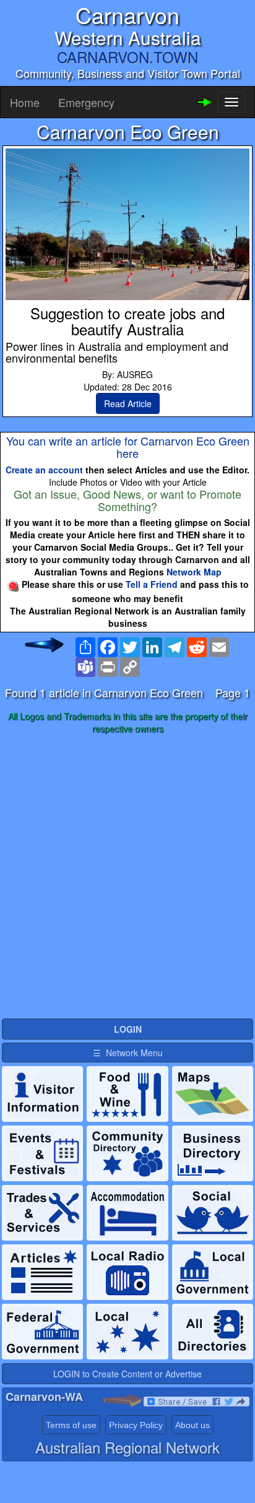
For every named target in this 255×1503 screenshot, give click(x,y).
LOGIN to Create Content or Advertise (127, 1373)
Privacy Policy (136, 1425)
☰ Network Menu (128, 1052)
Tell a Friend (152, 584)
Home (25, 102)
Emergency (86, 102)
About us (192, 1425)
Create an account (44, 469)
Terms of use (71, 1425)
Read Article (128, 403)
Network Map (194, 572)
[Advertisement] (127, 876)
